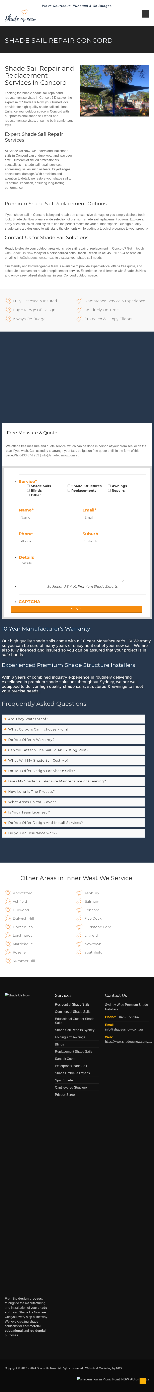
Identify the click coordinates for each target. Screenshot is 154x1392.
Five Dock (92, 918)
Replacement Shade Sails (73, 1051)
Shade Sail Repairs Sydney (74, 1030)
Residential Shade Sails (72, 1004)
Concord (91, 910)
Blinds (36, 491)
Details (26, 557)
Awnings (119, 486)
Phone (26, 533)
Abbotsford (23, 893)
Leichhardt (22, 935)
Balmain (91, 901)
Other (36, 495)
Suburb (90, 533)
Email (89, 509)
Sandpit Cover (65, 1058)
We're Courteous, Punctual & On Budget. (77, 6)
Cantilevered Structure (71, 1087)
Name (26, 509)
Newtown (92, 944)
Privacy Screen (66, 1094)
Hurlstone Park (97, 927)
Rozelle (19, 952)
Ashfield (20, 901)
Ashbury (91, 893)
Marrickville (23, 944)
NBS (119, 1368)
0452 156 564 (129, 1017)
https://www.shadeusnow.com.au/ (128, 1041)
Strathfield (93, 952)
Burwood (21, 910)
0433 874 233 (29, 455)
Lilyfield (91, 935)
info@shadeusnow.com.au (36, 257)
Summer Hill (24, 961)
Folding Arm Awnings (70, 1037)
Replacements (83, 491)
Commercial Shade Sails (72, 1011)
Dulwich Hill (23, 918)
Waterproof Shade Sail (71, 1066)
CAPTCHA (29, 601)
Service (28, 481)
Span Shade (64, 1080)
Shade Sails (41, 486)
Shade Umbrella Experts (72, 1073)
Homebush (23, 927)
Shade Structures (86, 486)
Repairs (118, 491)
